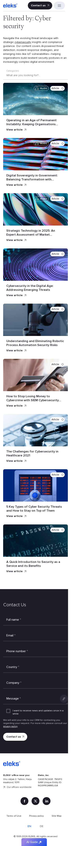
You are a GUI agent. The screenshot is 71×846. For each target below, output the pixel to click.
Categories (12, 70)
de (41, 826)
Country (12, 667)
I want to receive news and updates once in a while (38, 712)
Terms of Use (14, 815)
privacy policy (10, 726)
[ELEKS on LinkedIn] (46, 801)
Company (13, 683)
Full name (13, 620)
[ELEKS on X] (35, 801)
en (29, 826)
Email (10, 635)
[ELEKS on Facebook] (24, 801)
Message (13, 698)
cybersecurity (23, 42)
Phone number (17, 651)
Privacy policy (36, 815)
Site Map (56, 815)
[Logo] (10, 5)
